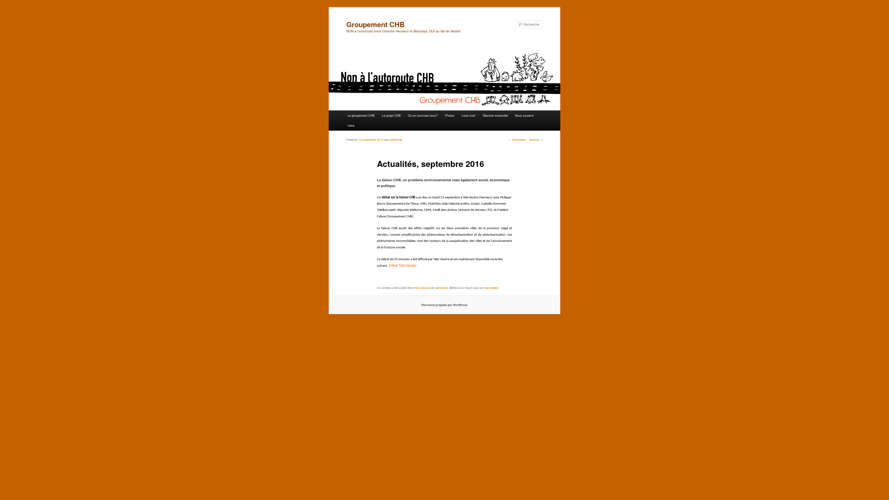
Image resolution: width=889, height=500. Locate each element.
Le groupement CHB (361, 115)
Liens (351, 125)
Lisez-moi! (469, 115)
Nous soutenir (524, 115)
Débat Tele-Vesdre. (403, 265)
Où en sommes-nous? (423, 115)
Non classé (422, 288)
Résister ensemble (495, 115)
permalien (491, 288)
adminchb (395, 140)
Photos (449, 115)
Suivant (536, 140)
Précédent (517, 140)
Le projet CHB (391, 115)
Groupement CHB (375, 24)
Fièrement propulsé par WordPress (444, 305)
